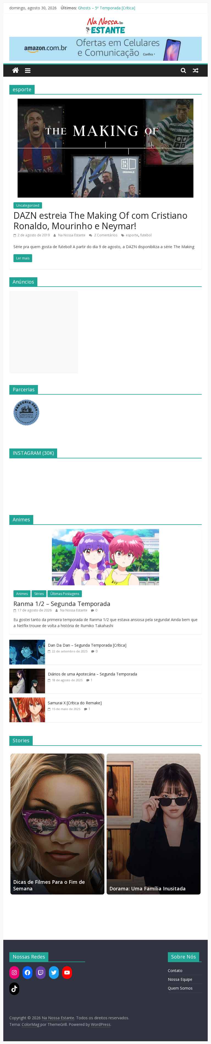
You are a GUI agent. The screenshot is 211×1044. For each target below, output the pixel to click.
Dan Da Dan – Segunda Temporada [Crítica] (87, 645)
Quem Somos (180, 988)
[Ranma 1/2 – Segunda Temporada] (105, 532)
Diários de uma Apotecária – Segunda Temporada (92, 674)
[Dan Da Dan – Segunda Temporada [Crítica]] (27, 642)
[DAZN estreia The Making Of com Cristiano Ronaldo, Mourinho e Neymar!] (105, 102)
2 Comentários (105, 235)
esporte (132, 235)
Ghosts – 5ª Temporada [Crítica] (106, 7)
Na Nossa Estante (72, 235)
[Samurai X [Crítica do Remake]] (27, 700)
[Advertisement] (43, 332)
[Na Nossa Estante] (15, 70)
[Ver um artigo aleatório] (196, 70)
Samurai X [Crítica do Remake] (75, 702)
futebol (146, 235)
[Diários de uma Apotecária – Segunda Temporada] (27, 671)
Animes (22, 593)
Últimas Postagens (64, 593)
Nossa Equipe (180, 979)
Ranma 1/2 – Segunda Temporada (61, 603)
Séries (39, 593)
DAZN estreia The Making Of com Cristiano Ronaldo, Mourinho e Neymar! (100, 220)
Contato (175, 970)
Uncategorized (27, 205)
